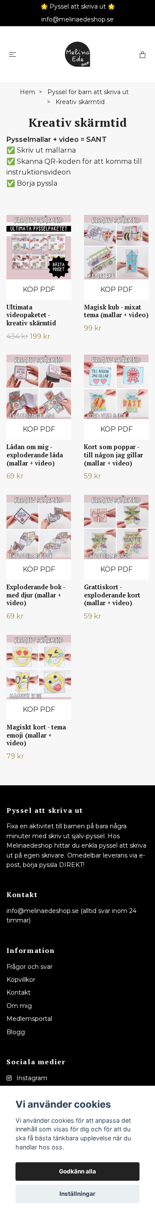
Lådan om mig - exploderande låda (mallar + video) (34, 455)
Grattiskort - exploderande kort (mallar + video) (112, 595)
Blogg (15, 1032)
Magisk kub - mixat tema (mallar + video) (116, 311)
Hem (27, 92)
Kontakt (18, 992)
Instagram (31, 1078)
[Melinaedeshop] (77, 54)
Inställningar (77, 1193)
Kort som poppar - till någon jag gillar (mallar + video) (113, 455)
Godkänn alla (77, 1171)
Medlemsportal (29, 1019)
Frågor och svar (29, 967)
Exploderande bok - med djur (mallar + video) (35, 595)
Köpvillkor (20, 979)
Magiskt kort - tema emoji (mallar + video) (36, 735)
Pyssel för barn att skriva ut (88, 92)
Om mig (19, 1006)
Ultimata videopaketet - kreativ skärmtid (31, 315)
